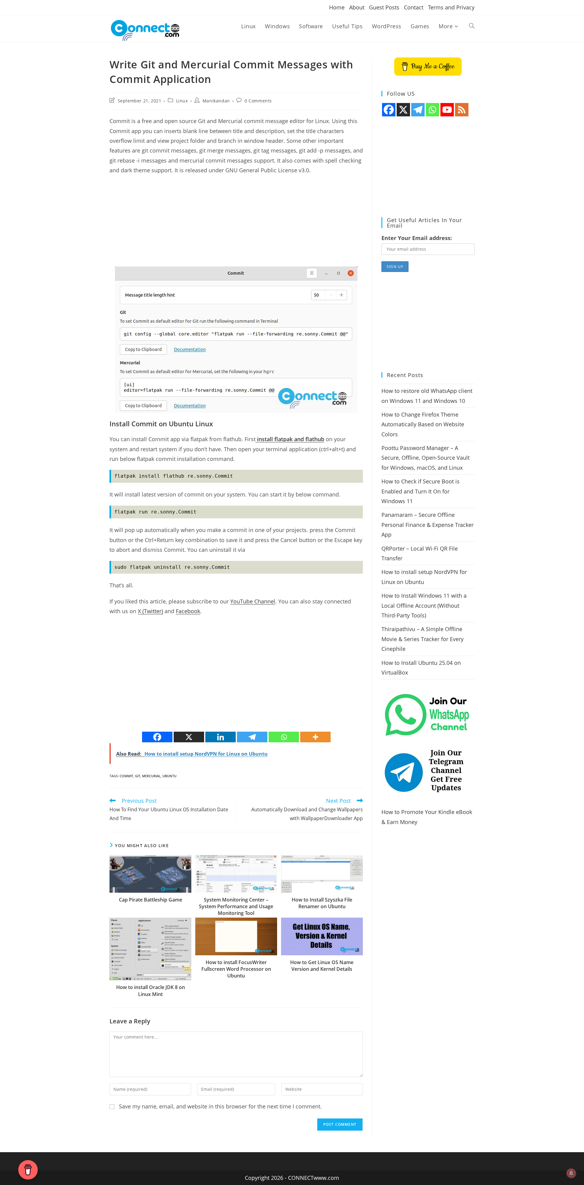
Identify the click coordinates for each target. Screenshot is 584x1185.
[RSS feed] (461, 109)
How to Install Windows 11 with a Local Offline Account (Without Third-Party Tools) (424, 605)
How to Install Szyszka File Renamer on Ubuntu (322, 903)
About (356, 7)
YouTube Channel (252, 601)
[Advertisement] (236, 223)
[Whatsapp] (284, 737)
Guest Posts (384, 7)
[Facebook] (157, 737)
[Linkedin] (220, 737)
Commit (126, 776)
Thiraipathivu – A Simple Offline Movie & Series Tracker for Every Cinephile (422, 638)
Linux (182, 101)
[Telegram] (252, 737)
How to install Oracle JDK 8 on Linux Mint (150, 990)
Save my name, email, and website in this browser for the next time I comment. (220, 1106)
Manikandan (216, 101)
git (137, 776)
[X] (189, 737)
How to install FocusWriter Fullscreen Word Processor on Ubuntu (236, 969)
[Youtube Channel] (447, 109)
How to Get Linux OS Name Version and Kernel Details (321, 965)
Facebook (188, 611)
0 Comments (258, 101)
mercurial (151, 776)
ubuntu (169, 776)
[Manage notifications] (571, 1173)
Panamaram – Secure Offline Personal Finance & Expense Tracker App (427, 524)
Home (337, 7)
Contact (413, 7)
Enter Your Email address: (416, 238)
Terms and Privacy (451, 7)
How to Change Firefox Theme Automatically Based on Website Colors (422, 424)
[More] (315, 737)
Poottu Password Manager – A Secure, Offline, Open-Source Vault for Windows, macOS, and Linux (425, 457)
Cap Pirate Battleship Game (150, 899)
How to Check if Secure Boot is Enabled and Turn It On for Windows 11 (420, 491)
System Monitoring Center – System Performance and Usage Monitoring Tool (236, 906)
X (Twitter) (150, 611)
